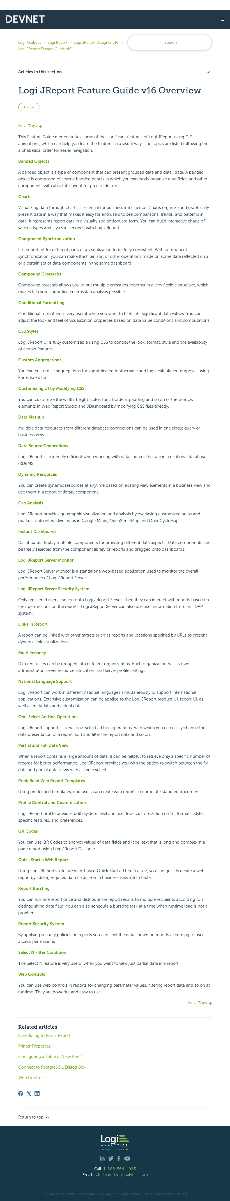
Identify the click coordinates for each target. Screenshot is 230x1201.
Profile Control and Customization (52, 802)
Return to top (31, 1117)
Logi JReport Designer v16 (96, 42)
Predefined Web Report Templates (51, 780)
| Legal (145, 1194)
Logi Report (57, 42)
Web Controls (31, 974)
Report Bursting (34, 888)
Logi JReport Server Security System (53, 588)
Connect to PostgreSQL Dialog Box (51, 1067)
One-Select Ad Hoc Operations (48, 716)
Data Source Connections (43, 445)
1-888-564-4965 (120, 1168)
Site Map (182, 1194)
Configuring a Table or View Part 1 (50, 1056)
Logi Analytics (29, 42)
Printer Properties (34, 1046)
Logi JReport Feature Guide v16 (45, 49)
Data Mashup (31, 417)
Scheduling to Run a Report (44, 1035)
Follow (29, 107)
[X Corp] (28, 1093)
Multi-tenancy (32, 652)
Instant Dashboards (37, 531)
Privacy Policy (163, 1194)
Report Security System (41, 923)
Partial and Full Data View (43, 745)
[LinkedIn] (37, 1093)
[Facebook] (20, 1093)
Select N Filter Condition (42, 952)
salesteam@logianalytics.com (121, 1174)
